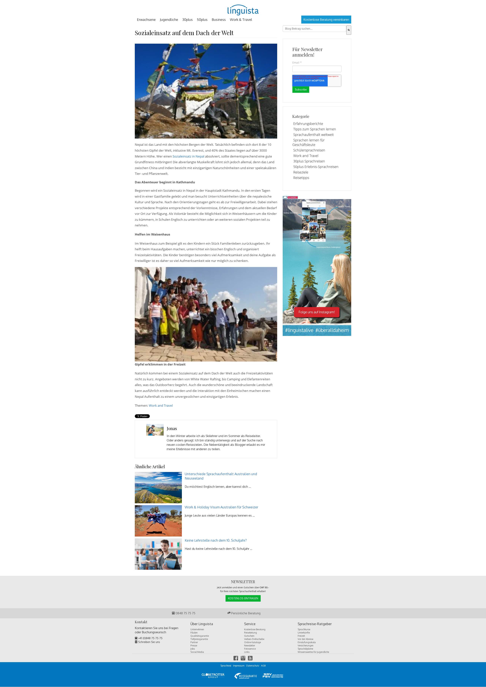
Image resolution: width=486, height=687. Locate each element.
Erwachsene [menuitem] (146, 19)
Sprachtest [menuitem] (225, 665)
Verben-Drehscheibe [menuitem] (254, 639)
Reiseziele (300, 172)
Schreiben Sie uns (148, 642)
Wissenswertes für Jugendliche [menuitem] (313, 652)
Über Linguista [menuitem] (201, 624)
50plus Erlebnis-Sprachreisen (315, 166)
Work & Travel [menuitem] (241, 19)
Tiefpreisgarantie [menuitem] (199, 639)
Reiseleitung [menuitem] (250, 632)
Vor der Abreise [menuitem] (305, 639)
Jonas (172, 428)
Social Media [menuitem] (197, 652)
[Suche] (348, 30)
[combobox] (314, 28)
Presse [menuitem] (193, 645)
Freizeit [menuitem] (301, 635)
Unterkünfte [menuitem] (304, 632)
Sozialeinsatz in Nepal (188, 156)
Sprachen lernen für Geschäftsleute (308, 142)
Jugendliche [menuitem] (169, 19)
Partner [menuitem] (194, 642)
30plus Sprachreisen (309, 161)
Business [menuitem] (219, 19)
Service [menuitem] (250, 624)
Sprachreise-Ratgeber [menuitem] (315, 624)
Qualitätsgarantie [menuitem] (199, 635)
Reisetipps (301, 177)
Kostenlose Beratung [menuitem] (254, 629)
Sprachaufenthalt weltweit (313, 134)
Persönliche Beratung (245, 613)
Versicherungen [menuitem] (305, 645)
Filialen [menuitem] (194, 632)
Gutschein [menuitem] (249, 635)
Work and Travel (161, 405)
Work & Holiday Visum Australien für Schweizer (221, 507)
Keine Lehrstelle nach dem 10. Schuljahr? (216, 540)
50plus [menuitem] (202, 19)
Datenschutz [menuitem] (252, 665)
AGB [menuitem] (263, 665)
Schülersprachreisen (309, 150)
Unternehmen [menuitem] (197, 629)
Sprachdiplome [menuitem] (305, 648)
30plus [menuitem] (187, 19)
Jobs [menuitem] (192, 648)
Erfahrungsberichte (308, 123)
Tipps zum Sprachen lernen (314, 129)
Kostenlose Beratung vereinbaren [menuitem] (326, 19)
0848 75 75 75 (185, 613)
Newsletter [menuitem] (249, 645)
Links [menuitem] (246, 652)
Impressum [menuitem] (238, 665)
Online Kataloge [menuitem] (252, 642)
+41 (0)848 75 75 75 (150, 638)
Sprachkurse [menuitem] (304, 629)
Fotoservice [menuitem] (250, 648)
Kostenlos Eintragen (243, 598)
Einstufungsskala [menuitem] (307, 642)
